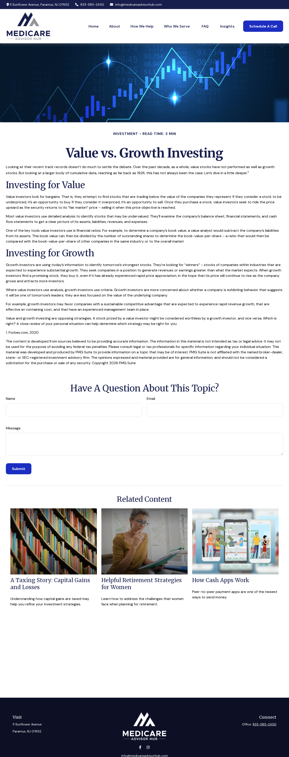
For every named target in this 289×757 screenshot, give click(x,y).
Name (10, 398)
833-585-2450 (92, 4)
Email (151, 398)
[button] (93, 26)
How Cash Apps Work (220, 580)
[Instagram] (148, 747)
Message (13, 428)
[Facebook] (140, 747)
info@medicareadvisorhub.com (138, 4)
